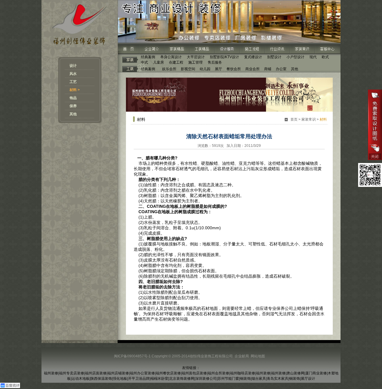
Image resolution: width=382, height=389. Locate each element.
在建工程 (176, 62)
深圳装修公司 (206, 378)
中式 (144, 62)
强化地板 (120, 378)
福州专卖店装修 (71, 373)
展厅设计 (308, 378)
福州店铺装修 (118, 373)
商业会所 (252, 69)
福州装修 (51, 373)
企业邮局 (242, 356)
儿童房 (158, 62)
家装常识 (308, 119)
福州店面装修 (96, 373)
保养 (73, 106)
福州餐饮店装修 (168, 373)
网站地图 (258, 356)
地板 (174, 206)
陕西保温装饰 (101, 378)
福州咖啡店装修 (242, 373)
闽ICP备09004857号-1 (132, 356)
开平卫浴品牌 (139, 378)
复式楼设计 (253, 57)
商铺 (267, 69)
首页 (294, 119)
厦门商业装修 (316, 373)
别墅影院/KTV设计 (224, 57)
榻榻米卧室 (159, 378)
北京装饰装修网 (181, 378)
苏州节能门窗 (228, 378)
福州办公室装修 (142, 373)
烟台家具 (259, 378)
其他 (73, 114)
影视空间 (188, 69)
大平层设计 (196, 57)
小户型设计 (295, 57)
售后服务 (215, 62)
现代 (313, 57)
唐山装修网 (295, 373)
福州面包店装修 (194, 373)
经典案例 (148, 57)
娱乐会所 (169, 69)
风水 (73, 74)
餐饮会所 (234, 69)
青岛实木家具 (277, 378)
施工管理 (195, 62)
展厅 (218, 69)
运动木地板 (81, 378)
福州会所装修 (218, 373)
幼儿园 (205, 69)
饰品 (73, 98)
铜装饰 (245, 378)
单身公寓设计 (171, 57)
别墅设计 (274, 57)
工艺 (73, 82)
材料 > (75, 90)
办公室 (281, 69)
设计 (73, 66)
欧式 (325, 57)
